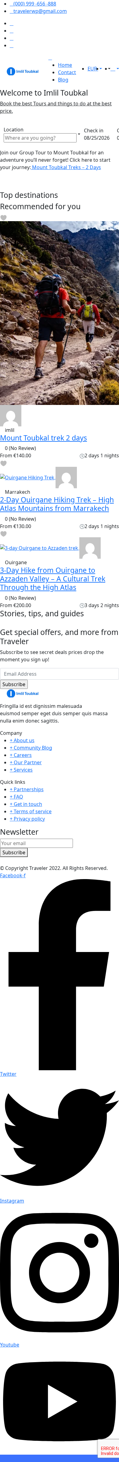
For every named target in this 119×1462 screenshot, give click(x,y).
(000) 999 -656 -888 (34, 3)
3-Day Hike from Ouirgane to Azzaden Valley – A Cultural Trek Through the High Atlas (52, 578)
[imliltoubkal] (10, 415)
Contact (67, 72)
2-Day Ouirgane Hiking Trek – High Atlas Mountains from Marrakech (57, 504)
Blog (63, 79)
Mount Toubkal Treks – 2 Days (66, 167)
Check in (93, 130)
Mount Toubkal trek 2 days (43, 438)
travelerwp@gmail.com (40, 11)
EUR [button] (93, 68)
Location (13, 129)
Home (65, 65)
